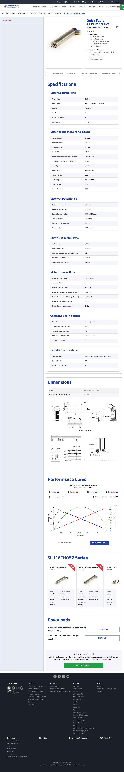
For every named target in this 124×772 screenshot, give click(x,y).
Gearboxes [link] (31, 702)
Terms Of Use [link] (53, 765)
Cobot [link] (75, 725)
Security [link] (76, 704)
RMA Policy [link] (81, 765)
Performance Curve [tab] (89, 73)
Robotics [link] (76, 691)
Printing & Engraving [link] (80, 712)
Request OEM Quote (83, 665)
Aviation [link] (76, 702)
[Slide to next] (118, 581)
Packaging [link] (76, 707)
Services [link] (53, 683)
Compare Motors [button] (99, 2)
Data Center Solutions (95, 7)
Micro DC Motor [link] (33, 694)
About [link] (99, 683)
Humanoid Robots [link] (79, 733)
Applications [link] (78, 683)
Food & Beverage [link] (79, 720)
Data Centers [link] (77, 718)
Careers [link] (100, 691)
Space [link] (75, 710)
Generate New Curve (99, 543)
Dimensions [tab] (72, 73)
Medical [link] (76, 686)
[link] (9, 7)
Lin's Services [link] (54, 686)
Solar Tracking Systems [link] (81, 731)
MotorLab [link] (43, 738)
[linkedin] (55, 676)
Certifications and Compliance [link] (60, 691)
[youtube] (67, 676)
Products (36, 7)
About (64, 7)
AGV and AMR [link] (78, 694)
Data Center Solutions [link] (78, 738)
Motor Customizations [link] (57, 689)
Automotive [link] (77, 699)
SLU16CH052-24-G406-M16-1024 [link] (60, 394)
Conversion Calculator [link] (14, 741)
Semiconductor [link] (78, 697)
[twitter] (59, 676)
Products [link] (31, 683)
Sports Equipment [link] (79, 723)
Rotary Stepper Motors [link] (36, 686)
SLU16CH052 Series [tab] (108, 73)
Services (45, 7)
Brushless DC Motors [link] (35, 691)
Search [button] (59, 2)
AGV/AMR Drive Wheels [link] (36, 699)
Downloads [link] (10, 754)
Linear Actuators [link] (33, 689)
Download (104, 630)
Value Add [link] (31, 704)
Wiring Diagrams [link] (12, 744)
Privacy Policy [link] (43, 765)
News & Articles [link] (12, 749)
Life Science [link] (77, 689)
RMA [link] (8, 746)
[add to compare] (117, 27)
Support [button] (68, 2)
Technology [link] (10, 751)
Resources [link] (11, 738)
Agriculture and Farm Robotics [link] (83, 728)
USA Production (111, 7)
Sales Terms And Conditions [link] (68, 765)
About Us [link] (100, 686)
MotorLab (82, 7)
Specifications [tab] (57, 73)
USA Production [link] (106, 738)
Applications (55, 7)
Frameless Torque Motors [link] (37, 697)
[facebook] (63, 676)
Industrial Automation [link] (80, 715)
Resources (72, 7)
